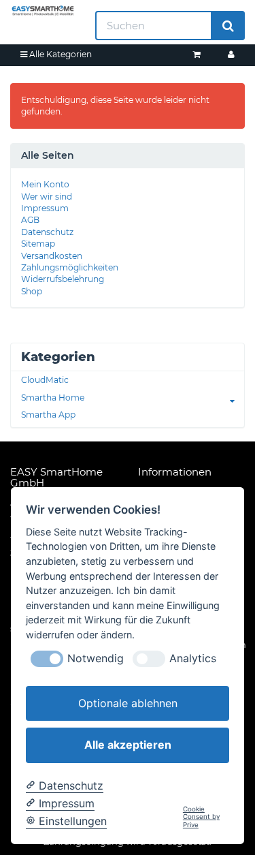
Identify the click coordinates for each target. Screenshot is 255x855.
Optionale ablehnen (127, 703)
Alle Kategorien (59, 54)
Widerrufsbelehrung (62, 279)
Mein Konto (45, 184)
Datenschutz (47, 232)
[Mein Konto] (231, 54)
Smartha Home (52, 397)
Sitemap (38, 243)
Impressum (45, 208)
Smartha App (48, 414)
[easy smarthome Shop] (42, 10)
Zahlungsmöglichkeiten (69, 267)
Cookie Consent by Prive (201, 816)
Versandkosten (51, 256)
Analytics (192, 658)
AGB (30, 220)
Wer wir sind (46, 196)
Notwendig (95, 658)
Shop (31, 291)
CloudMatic (45, 380)
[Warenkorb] (197, 54)
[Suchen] (228, 26)
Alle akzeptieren (127, 744)
